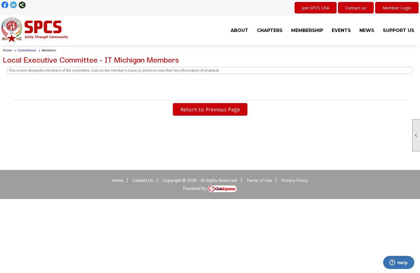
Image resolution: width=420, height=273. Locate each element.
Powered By (195, 188)
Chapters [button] (270, 30)
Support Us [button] (398, 30)
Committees (26, 50)
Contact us (355, 8)
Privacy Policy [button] (294, 180)
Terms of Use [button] (259, 180)
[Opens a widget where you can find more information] (398, 263)
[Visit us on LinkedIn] (13, 5)
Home (7, 50)
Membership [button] (307, 30)
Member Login (397, 8)
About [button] (239, 30)
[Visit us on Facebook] (5, 5)
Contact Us (143, 180)
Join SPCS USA (315, 8)
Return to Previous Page (210, 109)
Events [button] (341, 30)
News (366, 30)
